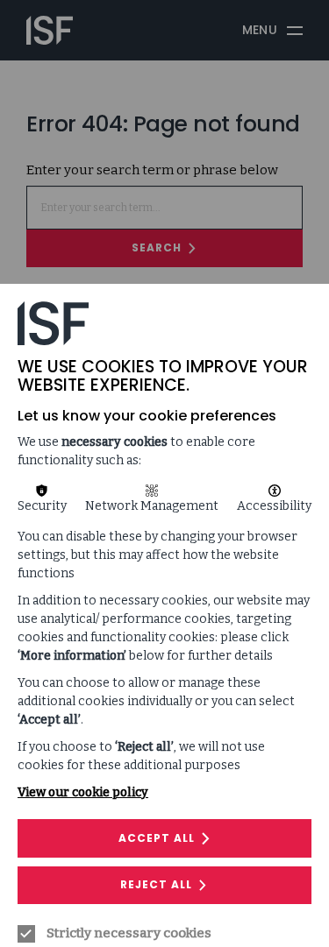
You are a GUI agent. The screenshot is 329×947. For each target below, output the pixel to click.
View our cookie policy (83, 792)
